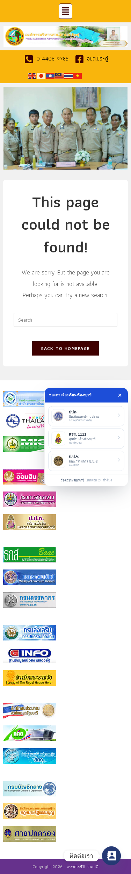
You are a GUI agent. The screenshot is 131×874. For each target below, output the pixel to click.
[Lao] (50, 75)
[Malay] (59, 75)
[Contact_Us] (111, 855)
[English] (32, 75)
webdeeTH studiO (83, 866)
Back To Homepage (65, 348)
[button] (66, 11)
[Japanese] (41, 75)
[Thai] (68, 75)
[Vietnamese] (77, 75)
